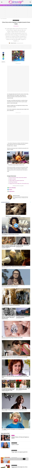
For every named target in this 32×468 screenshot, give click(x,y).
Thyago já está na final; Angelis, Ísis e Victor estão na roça (19, 183)
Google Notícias (11, 191)
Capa (1, 18)
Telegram (10, 189)
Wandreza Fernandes (16, 195)
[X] (3, 55)
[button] (28, 2)
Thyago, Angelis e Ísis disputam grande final (16, 180)
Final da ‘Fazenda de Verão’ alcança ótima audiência (18, 177)
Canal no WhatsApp (12, 187)
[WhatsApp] (3, 57)
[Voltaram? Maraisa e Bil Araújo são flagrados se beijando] (5, 438)
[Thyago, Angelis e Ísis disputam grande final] (5, 453)
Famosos (13, 435)
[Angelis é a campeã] (5, 445)
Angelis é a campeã (15, 444)
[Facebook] (3, 53)
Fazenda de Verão (4, 18)
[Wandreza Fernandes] (9, 43)
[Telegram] (3, 59)
